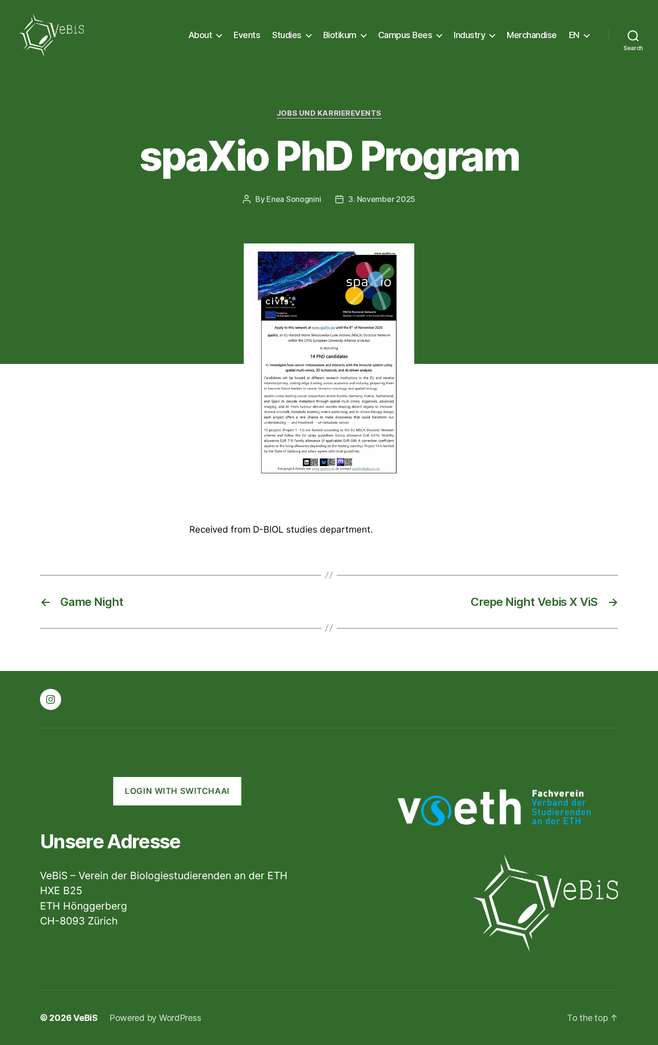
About (200, 35)
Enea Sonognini (293, 199)
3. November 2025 (381, 199)
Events (247, 35)
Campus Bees (405, 35)
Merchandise (532, 35)
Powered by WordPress (155, 1018)
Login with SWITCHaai (177, 791)
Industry (469, 35)
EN (574, 35)
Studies (287, 35)
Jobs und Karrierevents (329, 113)
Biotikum (339, 35)
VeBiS (85, 1018)
